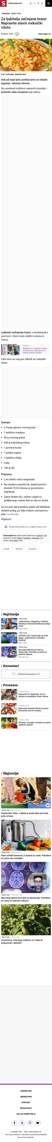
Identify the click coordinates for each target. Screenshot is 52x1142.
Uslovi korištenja (26, 1114)
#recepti (6, 549)
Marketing (26, 1091)
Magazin (6, 13)
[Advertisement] (26, 212)
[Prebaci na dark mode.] (31, 3)
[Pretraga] (34, 3)
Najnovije (11, 773)
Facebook (27, 538)
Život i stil (16, 13)
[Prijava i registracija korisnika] (38, 3)
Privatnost (26, 1108)
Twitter (19, 538)
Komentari (11, 666)
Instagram (36, 538)
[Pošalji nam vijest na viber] (30, 1123)
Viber (15, 540)
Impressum (26, 1096)
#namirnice (32, 549)
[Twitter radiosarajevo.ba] (22, 1123)
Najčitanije (11, 614)
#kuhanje (19, 549)
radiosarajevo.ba (35, 1131)
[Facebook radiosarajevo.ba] (14, 1123)
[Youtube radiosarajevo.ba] (37, 1123)
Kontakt (26, 1102)
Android (40, 535)
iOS (45, 535)
